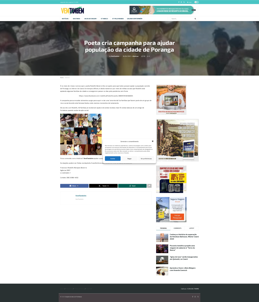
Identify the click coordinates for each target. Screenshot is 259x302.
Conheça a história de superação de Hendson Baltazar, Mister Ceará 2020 (184, 236)
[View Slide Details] (164, 10)
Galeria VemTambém (134, 18)
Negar (129, 158)
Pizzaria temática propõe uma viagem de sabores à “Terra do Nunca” (182, 248)
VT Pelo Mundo (118, 18)
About (62, 289)
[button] (153, 141)
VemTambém (115, 56)
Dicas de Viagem (90, 18)
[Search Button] (195, 18)
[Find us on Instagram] (181, 2)
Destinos (76, 18)
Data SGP (89, 289)
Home (62, 77)
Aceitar (112, 158)
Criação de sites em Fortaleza (73, 296)
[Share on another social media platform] (149, 186)
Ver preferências (146, 158)
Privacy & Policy (79, 289)
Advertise (69, 289)
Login (190, 2)
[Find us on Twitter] (184, 2)
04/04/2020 (127, 56)
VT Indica (104, 18)
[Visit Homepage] (72, 10)
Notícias (65, 18)
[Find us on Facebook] (178, 2)
